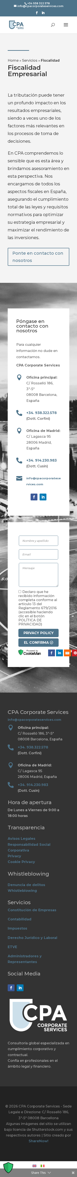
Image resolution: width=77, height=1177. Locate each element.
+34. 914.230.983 (41, 460)
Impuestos (17, 928)
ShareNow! (38, 1141)
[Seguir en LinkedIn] (43, 497)
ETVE (12, 947)
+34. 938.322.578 (41, 413)
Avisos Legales (21, 839)
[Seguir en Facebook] (34, 497)
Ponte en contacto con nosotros (37, 257)
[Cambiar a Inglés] (34, 1166)
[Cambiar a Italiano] (42, 1166)
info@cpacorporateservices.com (34, 720)
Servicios (29, 60)
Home (13, 60)
